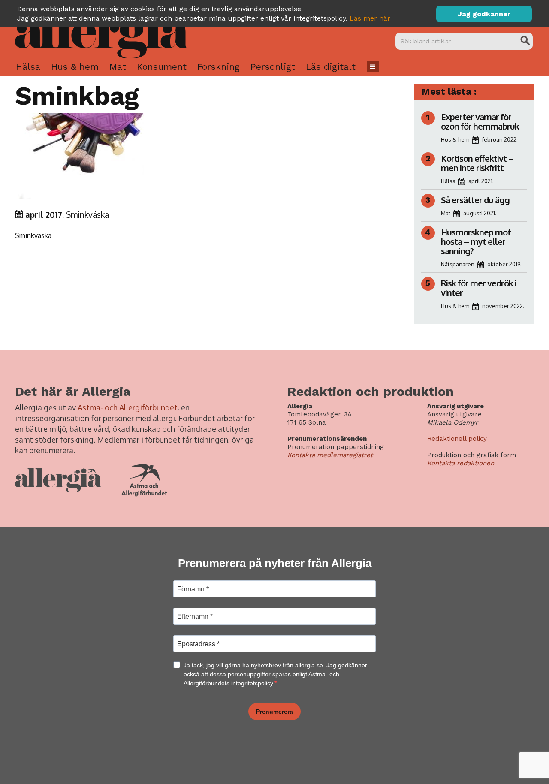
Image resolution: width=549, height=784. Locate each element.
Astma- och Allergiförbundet (128, 407)
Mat (117, 66)
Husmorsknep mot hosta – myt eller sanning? (476, 241)
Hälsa (28, 66)
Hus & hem (75, 66)
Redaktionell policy (457, 439)
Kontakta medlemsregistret (330, 455)
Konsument (162, 66)
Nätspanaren (457, 264)
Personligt (272, 66)
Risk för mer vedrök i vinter (478, 287)
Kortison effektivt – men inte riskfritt (477, 163)
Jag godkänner (484, 14)
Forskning (218, 66)
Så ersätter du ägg (475, 199)
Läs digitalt (331, 66)
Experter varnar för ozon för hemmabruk (480, 121)
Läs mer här (370, 18)
